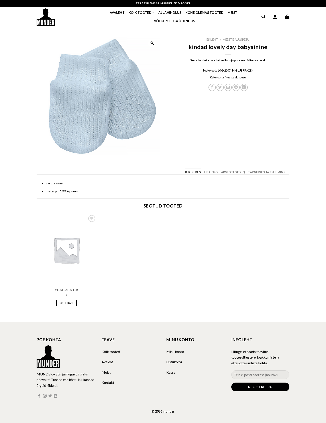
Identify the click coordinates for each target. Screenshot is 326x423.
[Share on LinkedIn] (244, 87)
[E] (66, 250)
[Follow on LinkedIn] (55, 396)
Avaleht (117, 12)
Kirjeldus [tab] (193, 172)
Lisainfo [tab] (211, 172)
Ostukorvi (174, 362)
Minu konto (175, 351)
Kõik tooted (140, 12)
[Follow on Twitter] (50, 396)
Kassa (170, 372)
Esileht (212, 39)
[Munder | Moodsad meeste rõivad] (59, 17)
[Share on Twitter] (220, 87)
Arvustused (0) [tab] (233, 172)
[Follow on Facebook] (39, 396)
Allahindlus (169, 12)
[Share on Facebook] (212, 87)
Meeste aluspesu (236, 39)
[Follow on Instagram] (45, 396)
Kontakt (108, 382)
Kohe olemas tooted (204, 12)
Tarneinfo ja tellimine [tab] (266, 172)
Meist (232, 12)
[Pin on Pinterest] (236, 87)
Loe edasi (66, 302)
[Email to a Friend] (228, 87)
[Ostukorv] (287, 17)
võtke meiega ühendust (175, 21)
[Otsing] (263, 16)
